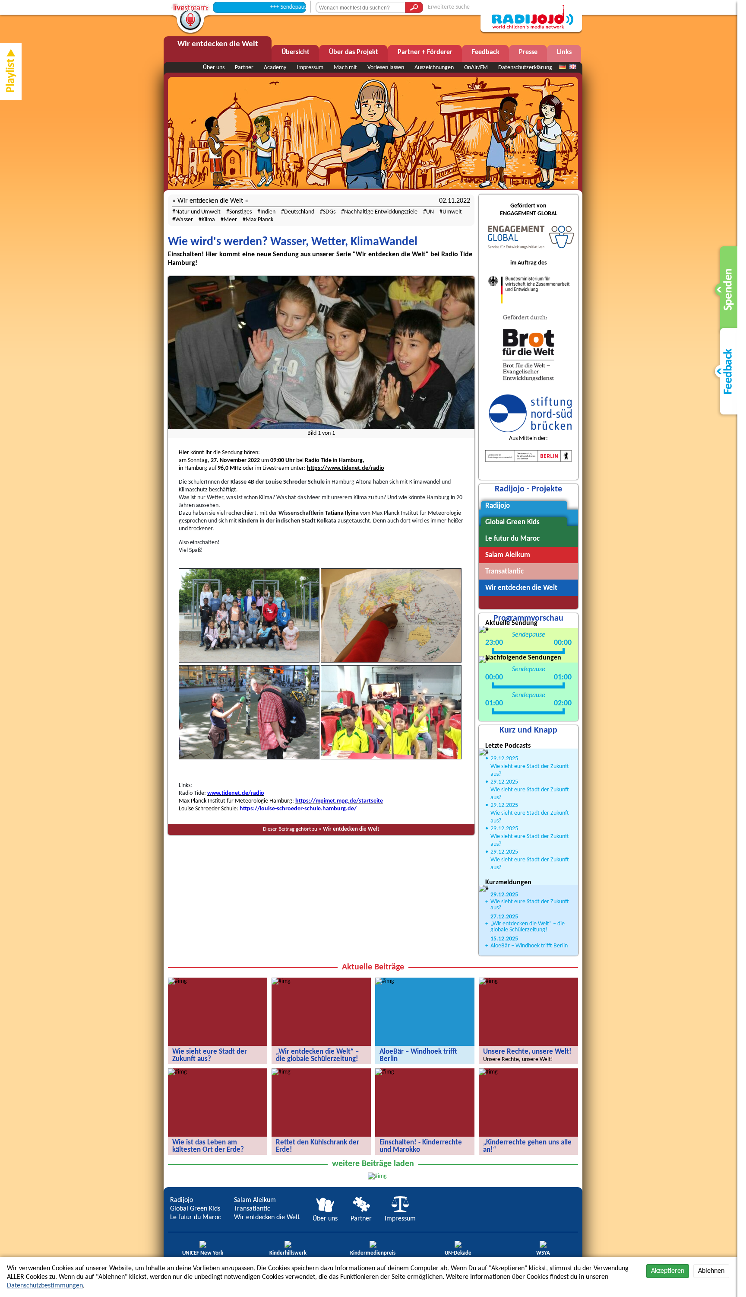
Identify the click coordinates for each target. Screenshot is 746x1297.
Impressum (310, 67)
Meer (230, 220)
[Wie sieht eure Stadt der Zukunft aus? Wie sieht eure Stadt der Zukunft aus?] (177, 981)
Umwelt (452, 212)
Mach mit (345, 67)
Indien (267, 212)
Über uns (213, 67)
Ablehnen (711, 1271)
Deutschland (299, 212)
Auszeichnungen (434, 67)
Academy (275, 67)
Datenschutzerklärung (525, 67)
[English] (573, 67)
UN (430, 212)
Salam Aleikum (255, 1200)
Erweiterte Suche (449, 7)
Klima (208, 220)
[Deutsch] (562, 67)
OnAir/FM (476, 67)
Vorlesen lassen (385, 67)
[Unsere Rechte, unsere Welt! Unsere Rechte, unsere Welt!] (488, 981)
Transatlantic (252, 1208)
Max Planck (259, 220)
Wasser (184, 220)
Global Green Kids (195, 1208)
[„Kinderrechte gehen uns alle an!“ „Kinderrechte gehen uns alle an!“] (488, 1072)
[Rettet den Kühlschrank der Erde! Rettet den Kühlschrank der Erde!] (281, 1072)
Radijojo (181, 1200)
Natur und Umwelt (198, 212)
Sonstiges (240, 212)
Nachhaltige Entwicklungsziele (380, 212)
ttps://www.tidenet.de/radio (347, 468)
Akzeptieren (667, 1271)
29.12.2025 (504, 758)
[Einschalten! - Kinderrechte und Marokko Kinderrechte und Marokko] (384, 1072)
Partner (244, 67)
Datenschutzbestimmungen (45, 1285)
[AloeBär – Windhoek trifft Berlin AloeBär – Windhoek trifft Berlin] (384, 981)
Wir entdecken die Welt (351, 829)
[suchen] (414, 7)
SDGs (329, 212)
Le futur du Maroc (195, 1217)
